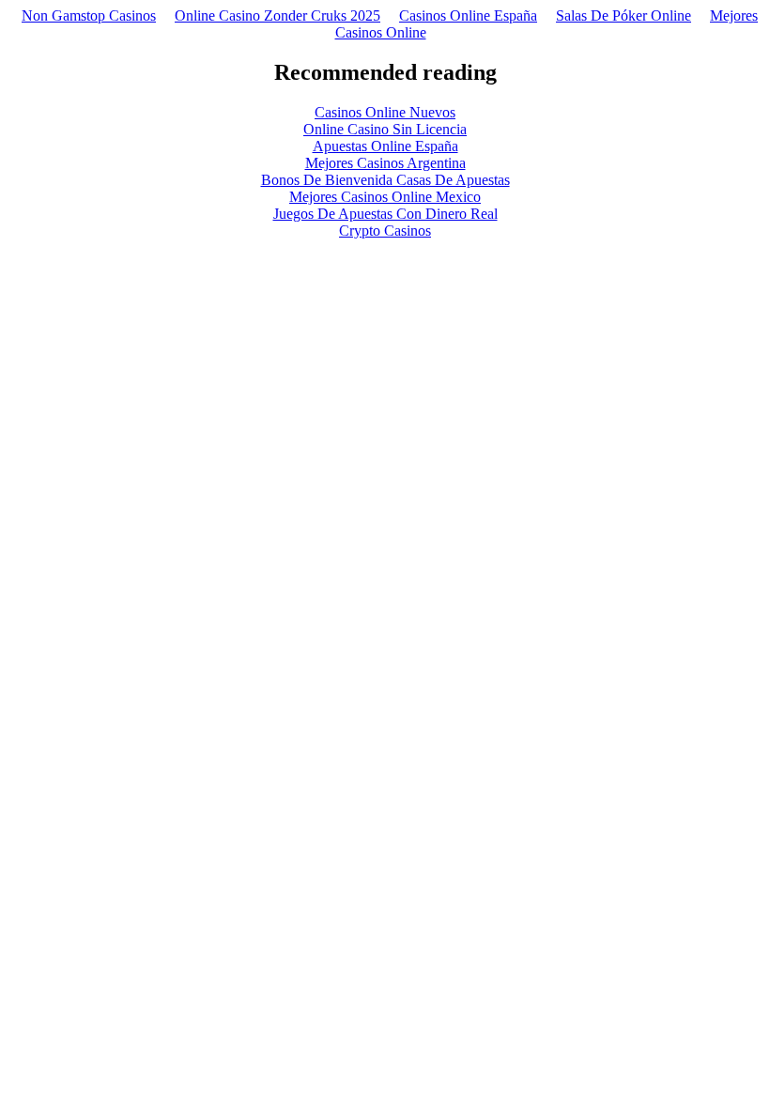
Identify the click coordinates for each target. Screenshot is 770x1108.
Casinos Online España (468, 15)
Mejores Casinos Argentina (385, 163)
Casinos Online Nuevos (385, 112)
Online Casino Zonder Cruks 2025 (277, 15)
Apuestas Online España (385, 146)
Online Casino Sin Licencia (385, 129)
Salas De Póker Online (623, 15)
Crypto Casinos (385, 231)
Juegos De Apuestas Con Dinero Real (385, 214)
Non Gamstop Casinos (89, 15)
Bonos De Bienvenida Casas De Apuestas (385, 180)
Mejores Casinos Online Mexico (385, 197)
